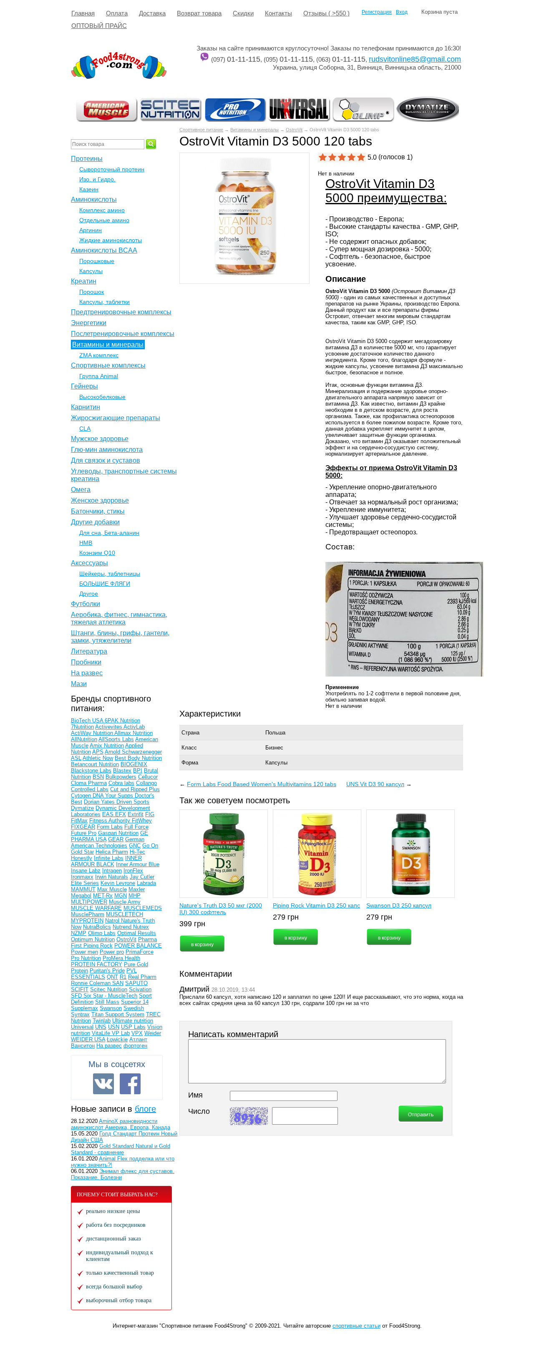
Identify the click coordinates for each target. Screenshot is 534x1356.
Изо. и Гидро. (97, 179)
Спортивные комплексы (108, 365)
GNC (135, 845)
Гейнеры (84, 386)
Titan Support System (117, 1014)
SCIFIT (79, 989)
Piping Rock (98, 945)
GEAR (115, 839)
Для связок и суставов (105, 460)
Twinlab (102, 1021)
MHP (134, 895)
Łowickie (117, 1039)
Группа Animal (98, 376)
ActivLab (134, 727)
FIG (149, 814)
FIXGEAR (83, 827)
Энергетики (88, 322)
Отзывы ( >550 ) (326, 13)
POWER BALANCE (138, 945)
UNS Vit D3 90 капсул (375, 784)
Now (76, 927)
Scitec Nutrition (108, 989)
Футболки (85, 603)
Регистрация (377, 12)
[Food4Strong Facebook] (130, 1083)
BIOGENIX (134, 764)
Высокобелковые (102, 397)
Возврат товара (199, 13)
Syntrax (80, 1014)
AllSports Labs (116, 739)
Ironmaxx (82, 877)
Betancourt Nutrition (95, 764)
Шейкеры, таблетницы (109, 573)
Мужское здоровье (99, 438)
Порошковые (96, 261)
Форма (189, 762)
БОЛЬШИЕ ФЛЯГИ (104, 583)
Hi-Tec (137, 852)
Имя (195, 1095)
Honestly (81, 858)
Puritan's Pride (107, 970)
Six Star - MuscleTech (110, 996)
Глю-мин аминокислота (107, 449)
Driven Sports (132, 802)
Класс (189, 747)
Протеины (87, 158)
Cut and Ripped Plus (135, 789)
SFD (77, 996)
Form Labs (110, 827)
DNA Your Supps (114, 795)
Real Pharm (142, 977)
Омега (81, 489)
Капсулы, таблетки (104, 301)
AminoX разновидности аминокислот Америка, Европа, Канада (120, 1124)
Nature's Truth (138, 920)
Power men (84, 952)
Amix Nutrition (107, 745)
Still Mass (107, 1002)
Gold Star (82, 852)
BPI (137, 770)
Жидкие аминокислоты (110, 240)
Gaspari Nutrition (118, 833)
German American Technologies (107, 842)
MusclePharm (87, 914)
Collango (146, 783)
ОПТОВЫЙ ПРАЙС (99, 25)
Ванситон (83, 1046)
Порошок (91, 291)
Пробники (86, 662)
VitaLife (102, 1033)
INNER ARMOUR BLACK (106, 861)
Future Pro (83, 833)
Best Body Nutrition (138, 758)
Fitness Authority (110, 820)
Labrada (146, 883)
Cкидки (243, 13)
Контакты (278, 13)
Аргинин (90, 230)
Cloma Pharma (89, 783)
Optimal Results (136, 933)
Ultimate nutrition (132, 1021)
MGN (120, 895)
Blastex (122, 770)
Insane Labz (86, 870)
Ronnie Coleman (91, 983)
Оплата (117, 13)
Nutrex (141, 927)
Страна (190, 732)
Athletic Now (98, 758)
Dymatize (82, 808)
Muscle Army (125, 902)
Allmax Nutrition (133, 733)
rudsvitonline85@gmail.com (415, 59)
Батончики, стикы (98, 511)
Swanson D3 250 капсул (398, 905)
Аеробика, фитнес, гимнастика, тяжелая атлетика (119, 618)
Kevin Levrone (118, 883)
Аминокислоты (94, 199)
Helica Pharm (112, 852)
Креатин (83, 281)
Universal (82, 1027)
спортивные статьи (356, 1326)
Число (199, 1111)
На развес (87, 673)
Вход (402, 12)
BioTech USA (88, 720)
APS (97, 752)
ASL (76, 758)
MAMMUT (83, 889)
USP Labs (133, 1027)
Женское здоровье (100, 500)
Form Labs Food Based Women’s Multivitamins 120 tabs (261, 784)
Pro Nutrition (86, 958)
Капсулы (91, 271)
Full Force (136, 827)
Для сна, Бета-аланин (109, 532)
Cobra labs (121, 783)
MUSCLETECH (124, 914)
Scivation (140, 989)
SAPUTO (136, 983)
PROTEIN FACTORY (96, 964)
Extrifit (136, 814)
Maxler (136, 889)
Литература (89, 651)
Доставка (152, 13)
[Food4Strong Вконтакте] (103, 1083)
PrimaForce (140, 952)
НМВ (85, 542)
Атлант (138, 1039)
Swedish (133, 1008)
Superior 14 (135, 1002)
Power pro (112, 952)
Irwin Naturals (111, 877)
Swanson (111, 1008)
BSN (98, 777)
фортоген (135, 1046)
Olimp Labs (102, 933)
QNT (112, 977)
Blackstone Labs (91, 770)
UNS (100, 1027)
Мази (79, 683)
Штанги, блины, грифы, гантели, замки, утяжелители (120, 636)
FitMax (79, 820)
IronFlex (133, 870)
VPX (137, 1033)
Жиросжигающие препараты (115, 417)
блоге (145, 1108)
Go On (150, 845)
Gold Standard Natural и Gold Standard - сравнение (120, 1149)
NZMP (78, 933)
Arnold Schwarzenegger (133, 752)
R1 (123, 977)
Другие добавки (95, 522)
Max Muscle (112, 889)
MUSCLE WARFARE (96, 908)
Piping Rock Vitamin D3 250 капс (316, 905)
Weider (152, 1033)
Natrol (113, 920)
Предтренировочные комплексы (121, 312)
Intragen (112, 870)
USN (113, 1027)
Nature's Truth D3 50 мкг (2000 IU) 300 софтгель (220, 908)
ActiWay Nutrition (92, 733)
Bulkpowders (121, 777)
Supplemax (84, 1008)
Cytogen (82, 795)
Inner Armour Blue (137, 864)
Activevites (109, 727)
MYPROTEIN (87, 920)
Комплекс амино (102, 210)
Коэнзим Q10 (97, 552)
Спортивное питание (201, 129)
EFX (120, 814)
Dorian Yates (100, 802)
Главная (83, 13)
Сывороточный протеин (111, 169)
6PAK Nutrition (122, 720)
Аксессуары (89, 562)
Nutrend (123, 927)
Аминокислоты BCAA (104, 250)
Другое (88, 593)
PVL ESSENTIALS (104, 973)
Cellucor (148, 777)
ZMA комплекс (98, 355)
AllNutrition (84, 739)
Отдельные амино (104, 220)
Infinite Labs (108, 858)
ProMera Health (121, 958)
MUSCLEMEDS (142, 908)
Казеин (88, 189)
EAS (108, 814)
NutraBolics (97, 927)
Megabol (81, 895)
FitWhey (142, 820)
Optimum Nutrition (93, 939)
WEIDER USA (88, 1039)
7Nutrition (82, 727)
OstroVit (294, 129)
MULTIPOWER (89, 902)
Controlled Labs (89, 789)
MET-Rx (103, 895)
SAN (117, 983)
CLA (85, 428)
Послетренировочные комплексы (122, 333)
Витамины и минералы (254, 129)
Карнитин (85, 407)
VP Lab (121, 1033)
